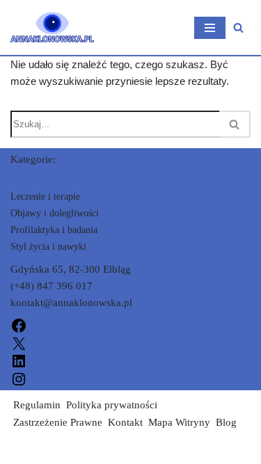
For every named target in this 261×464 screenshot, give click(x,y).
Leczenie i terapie (45, 196)
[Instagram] (18, 377)
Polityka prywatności (111, 404)
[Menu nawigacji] (209, 28)
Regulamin (37, 404)
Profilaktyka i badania (53, 230)
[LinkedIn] (18, 360)
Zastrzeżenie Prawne (57, 422)
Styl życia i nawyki (48, 246)
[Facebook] (18, 324)
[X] (18, 342)
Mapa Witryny (179, 422)
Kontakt (125, 422)
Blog (226, 422)
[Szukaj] (238, 27)
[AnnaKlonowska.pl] (52, 27)
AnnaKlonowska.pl (52, 450)
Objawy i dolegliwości (54, 213)
